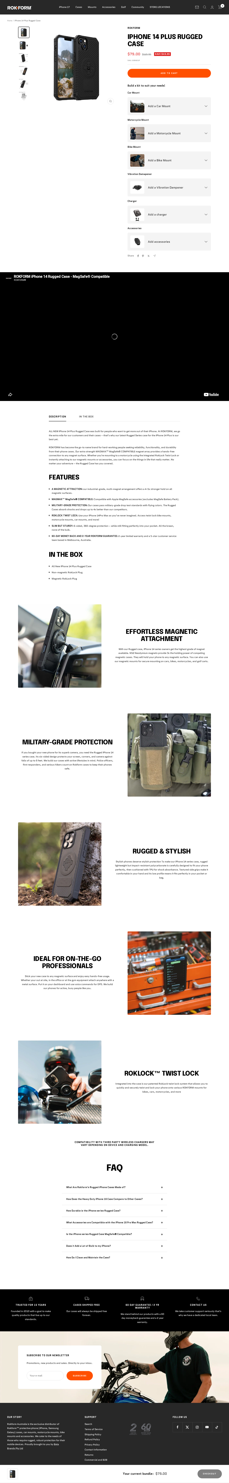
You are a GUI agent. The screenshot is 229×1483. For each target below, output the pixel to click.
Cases (78, 7)
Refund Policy (92, 1439)
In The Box (86, 416)
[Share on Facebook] (138, 256)
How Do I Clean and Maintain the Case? (88, 1257)
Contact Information (96, 1449)
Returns (89, 1455)
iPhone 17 (64, 7)
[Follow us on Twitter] (187, 1427)
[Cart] (220, 7)
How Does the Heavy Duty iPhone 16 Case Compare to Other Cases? (104, 1199)
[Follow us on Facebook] (177, 1427)
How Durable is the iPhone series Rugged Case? (93, 1210)
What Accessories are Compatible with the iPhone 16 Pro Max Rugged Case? (109, 1222)
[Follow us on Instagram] (197, 1427)
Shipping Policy (93, 1434)
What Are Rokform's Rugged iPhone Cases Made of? (96, 1187)
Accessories (108, 7)
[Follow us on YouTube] (207, 1427)
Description (57, 416)
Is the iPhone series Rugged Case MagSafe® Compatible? (99, 1234)
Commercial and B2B (96, 1460)
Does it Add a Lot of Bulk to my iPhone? (88, 1246)
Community (137, 7)
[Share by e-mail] (154, 256)
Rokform (134, 28)
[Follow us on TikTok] (217, 1427)
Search (88, 1424)
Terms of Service (94, 1429)
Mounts (92, 7)
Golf (123, 7)
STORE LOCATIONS (160, 7)
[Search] (204, 7)
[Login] (212, 7)
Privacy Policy (92, 1444)
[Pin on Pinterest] (143, 256)
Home (9, 20)
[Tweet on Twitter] (148, 256)
